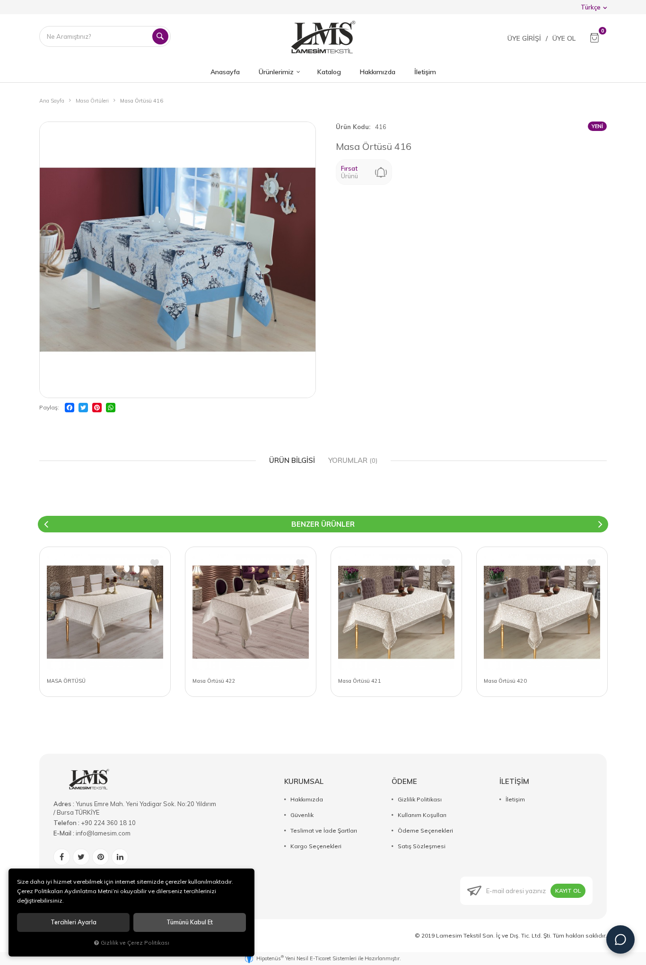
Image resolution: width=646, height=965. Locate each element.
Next (600, 524)
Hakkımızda (306, 799)
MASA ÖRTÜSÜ (66, 681)
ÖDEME (404, 781)
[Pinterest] (97, 407)
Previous (46, 524)
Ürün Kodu (352, 126)
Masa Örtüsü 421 (359, 681)
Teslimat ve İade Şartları (323, 830)
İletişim (515, 799)
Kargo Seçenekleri (315, 846)
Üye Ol (564, 38)
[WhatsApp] (110, 407)
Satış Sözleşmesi (421, 846)
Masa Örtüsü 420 (505, 681)
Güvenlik (302, 814)
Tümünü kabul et (189, 922)
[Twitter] (83, 407)
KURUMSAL (303, 781)
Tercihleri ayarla (73, 922)
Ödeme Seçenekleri (425, 830)
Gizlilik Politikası (420, 799)
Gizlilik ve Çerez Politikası (135, 942)
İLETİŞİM (514, 781)
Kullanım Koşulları (422, 814)
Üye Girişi (524, 38)
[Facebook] (69, 407)
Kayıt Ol (568, 890)
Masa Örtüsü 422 (214, 681)
